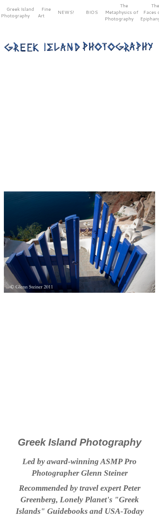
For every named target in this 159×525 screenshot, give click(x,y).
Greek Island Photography (17, 12)
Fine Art (44, 12)
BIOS (92, 12)
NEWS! (66, 12)
